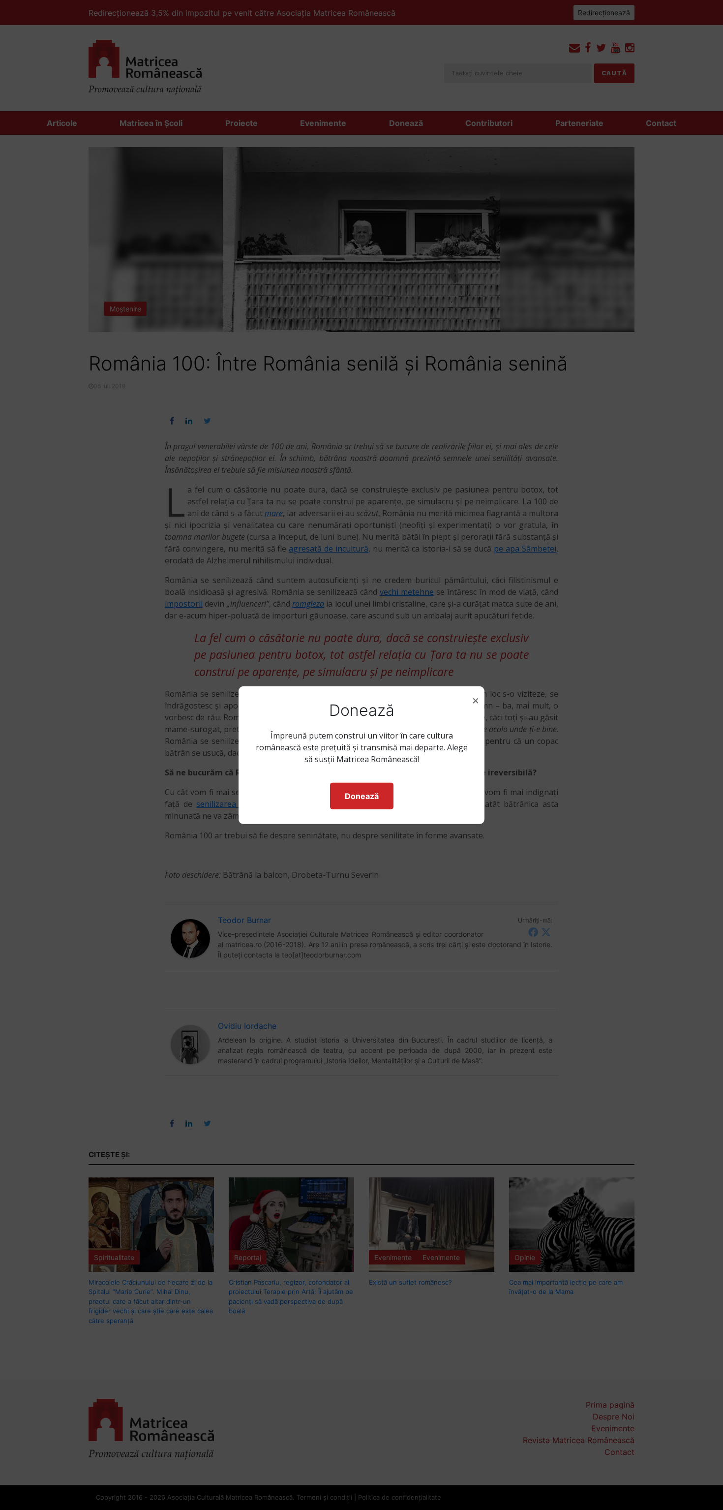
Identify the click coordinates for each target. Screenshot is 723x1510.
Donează (362, 796)
